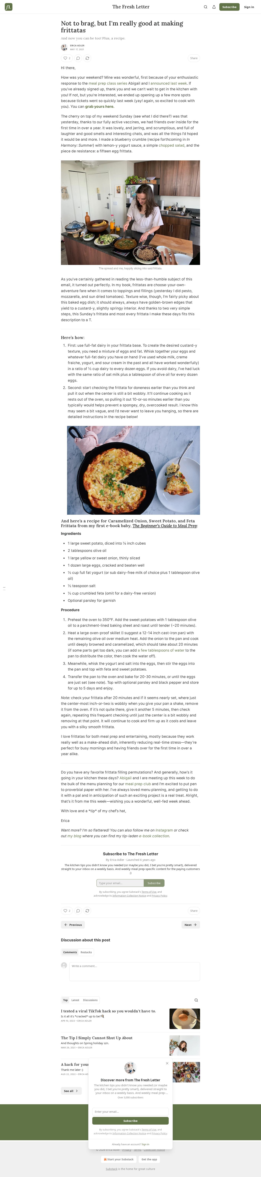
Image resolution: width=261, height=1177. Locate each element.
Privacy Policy (159, 1133)
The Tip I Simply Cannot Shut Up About (96, 1038)
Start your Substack (120, 1159)
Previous (75, 925)
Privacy (126, 1150)
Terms (137, 1150)
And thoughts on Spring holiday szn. (85, 1043)
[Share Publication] (214, 7)
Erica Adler (77, 45)
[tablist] (77, 952)
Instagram (164, 830)
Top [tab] (65, 1000)
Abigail (126, 778)
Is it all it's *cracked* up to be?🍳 (83, 1016)
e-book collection (154, 836)
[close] (167, 1063)
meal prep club (138, 784)
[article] (130, 1019)
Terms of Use (149, 1129)
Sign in (249, 7)
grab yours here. (99, 106)
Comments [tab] (70, 952)
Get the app (149, 1159)
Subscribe (229, 7)
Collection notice (154, 1150)
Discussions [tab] (90, 1000)
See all (68, 1091)
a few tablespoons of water (161, 650)
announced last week (169, 83)
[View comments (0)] (78, 58)
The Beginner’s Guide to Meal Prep (165, 525)
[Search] (205, 7)
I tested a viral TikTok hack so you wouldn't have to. (108, 1011)
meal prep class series (108, 83)
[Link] (56, 338)
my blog (74, 836)
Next (188, 925)
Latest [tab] (75, 1000)
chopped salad (171, 145)
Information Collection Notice (129, 1133)
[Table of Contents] (4, 588)
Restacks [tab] (86, 952)
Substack (111, 1169)
